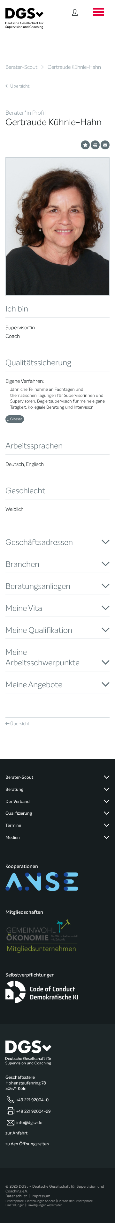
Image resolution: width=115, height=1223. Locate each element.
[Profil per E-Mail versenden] (105, 144)
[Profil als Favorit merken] (85, 144)
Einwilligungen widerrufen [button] (45, 1205)
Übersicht (20, 86)
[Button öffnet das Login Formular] (75, 12)
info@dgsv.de (29, 1122)
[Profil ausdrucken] (95, 144)
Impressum (41, 1195)
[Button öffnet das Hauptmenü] (98, 12)
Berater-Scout (21, 67)
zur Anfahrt (16, 1133)
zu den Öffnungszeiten (27, 1144)
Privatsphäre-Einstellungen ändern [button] (30, 1201)
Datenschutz (16, 1195)
